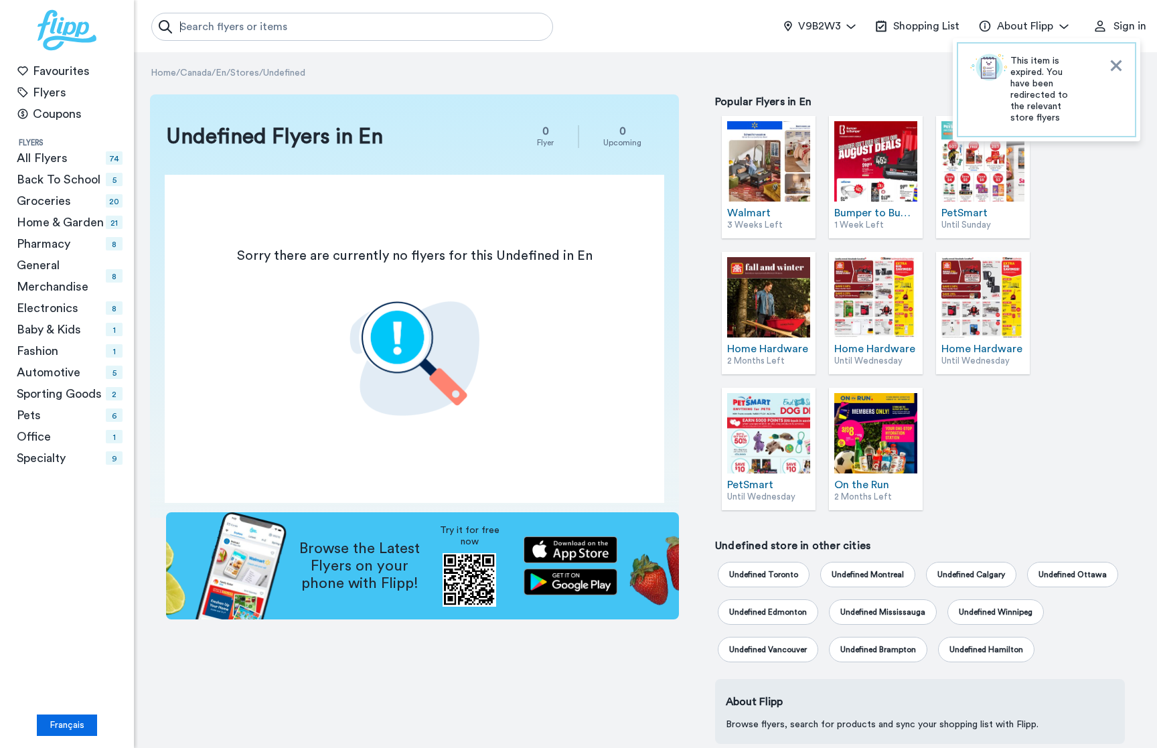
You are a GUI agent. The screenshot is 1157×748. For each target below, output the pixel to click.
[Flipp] (67, 30)
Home (163, 73)
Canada (196, 73)
